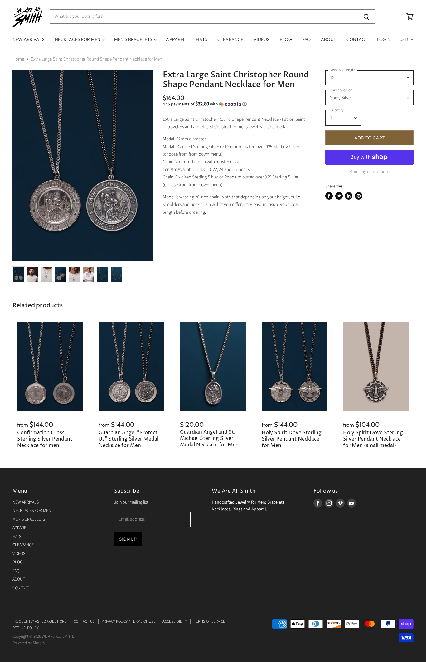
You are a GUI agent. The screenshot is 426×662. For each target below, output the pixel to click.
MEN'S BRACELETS (133, 39)
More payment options (369, 171)
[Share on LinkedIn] (348, 196)
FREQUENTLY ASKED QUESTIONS (39, 621)
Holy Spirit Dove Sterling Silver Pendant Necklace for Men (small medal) (373, 439)
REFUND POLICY (25, 628)
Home (18, 59)
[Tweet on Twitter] (339, 196)
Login (383, 39)
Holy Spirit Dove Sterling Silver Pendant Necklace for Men (292, 439)
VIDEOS (261, 39)
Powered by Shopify (28, 643)
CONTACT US (84, 621)
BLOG (286, 39)
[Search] (366, 16)
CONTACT (357, 39)
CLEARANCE (230, 39)
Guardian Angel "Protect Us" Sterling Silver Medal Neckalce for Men (128, 439)
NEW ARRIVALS (28, 39)
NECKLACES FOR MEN (78, 39)
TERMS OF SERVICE (209, 621)
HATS (201, 39)
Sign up (128, 539)
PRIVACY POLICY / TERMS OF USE (129, 621)
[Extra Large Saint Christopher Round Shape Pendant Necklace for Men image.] (82, 165)
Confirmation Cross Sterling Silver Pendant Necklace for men (44, 439)
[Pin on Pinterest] (358, 196)
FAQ (306, 39)
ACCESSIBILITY (174, 621)
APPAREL (176, 39)
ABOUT (328, 39)
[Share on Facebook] (329, 196)
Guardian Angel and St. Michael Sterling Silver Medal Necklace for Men (209, 438)
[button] (236, 104)
